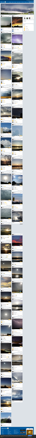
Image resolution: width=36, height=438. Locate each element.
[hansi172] (27, 18)
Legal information (16, 431)
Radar (13, 2)
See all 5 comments (20, 351)
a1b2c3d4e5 (15, 332)
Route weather (19, 2)
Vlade (3, 63)
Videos (15, 2)
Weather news (26, 2)
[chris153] (30, 18)
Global (29, 13)
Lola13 (3, 304)
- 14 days (2, 433)
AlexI (3, 151)
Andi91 (3, 49)
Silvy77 (3, 186)
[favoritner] (32, 18)
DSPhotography (4, 390)
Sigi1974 (3, 237)
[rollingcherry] (25, 18)
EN (31, 0)
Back (3, 13)
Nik (14, 103)
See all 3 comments (8, 84)
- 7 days (2, 432)
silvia (14, 29)
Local (32, 13)
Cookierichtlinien (16, 433)
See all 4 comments (8, 103)
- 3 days (2, 431)
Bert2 (3, 45)
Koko (3, 238)
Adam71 (15, 296)
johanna (15, 331)
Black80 (15, 84)
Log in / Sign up (28, 0)
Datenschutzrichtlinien (16, 432)
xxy (2, 29)
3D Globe (22, 2)
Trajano (3, 202)
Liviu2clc (3, 305)
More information (30, 436)
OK (29, 435)
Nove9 (3, 64)
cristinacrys (15, 207)
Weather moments (31, 2)
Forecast (10, 2)
